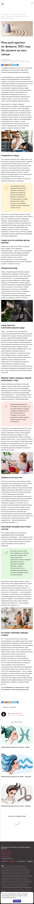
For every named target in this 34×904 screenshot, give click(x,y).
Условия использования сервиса (14, 887)
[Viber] (7, 65)
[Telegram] (15, 65)
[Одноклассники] (4, 65)
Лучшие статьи (13, 61)
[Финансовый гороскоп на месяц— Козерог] (17, 793)
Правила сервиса (27, 887)
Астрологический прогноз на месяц (11, 60)
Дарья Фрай (6, 59)
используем (7, 894)
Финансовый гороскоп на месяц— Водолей (16, 776)
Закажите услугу (5, 856)
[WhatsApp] (9, 65)
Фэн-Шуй (28, 61)
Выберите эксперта (6, 851)
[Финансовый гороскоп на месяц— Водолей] (17, 764)
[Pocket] (11, 65)
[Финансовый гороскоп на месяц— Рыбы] (17, 734)
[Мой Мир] (18, 65)
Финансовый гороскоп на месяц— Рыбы (15, 747)
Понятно (17, 901)
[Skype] (13, 65)
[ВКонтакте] (2, 65)
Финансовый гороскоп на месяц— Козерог (16, 806)
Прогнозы (21, 61)
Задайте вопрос (5, 854)
